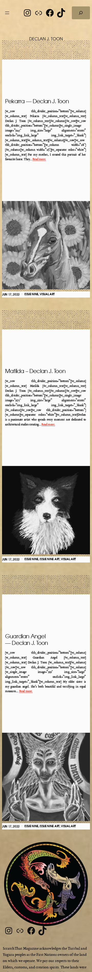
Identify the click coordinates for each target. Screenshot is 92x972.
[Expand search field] (81, 12)
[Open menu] (7, 13)
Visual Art (47, 294)
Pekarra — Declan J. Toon (37, 101)
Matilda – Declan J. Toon (35, 371)
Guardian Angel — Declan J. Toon (26, 640)
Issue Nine (31, 294)
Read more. (39, 159)
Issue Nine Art (50, 559)
